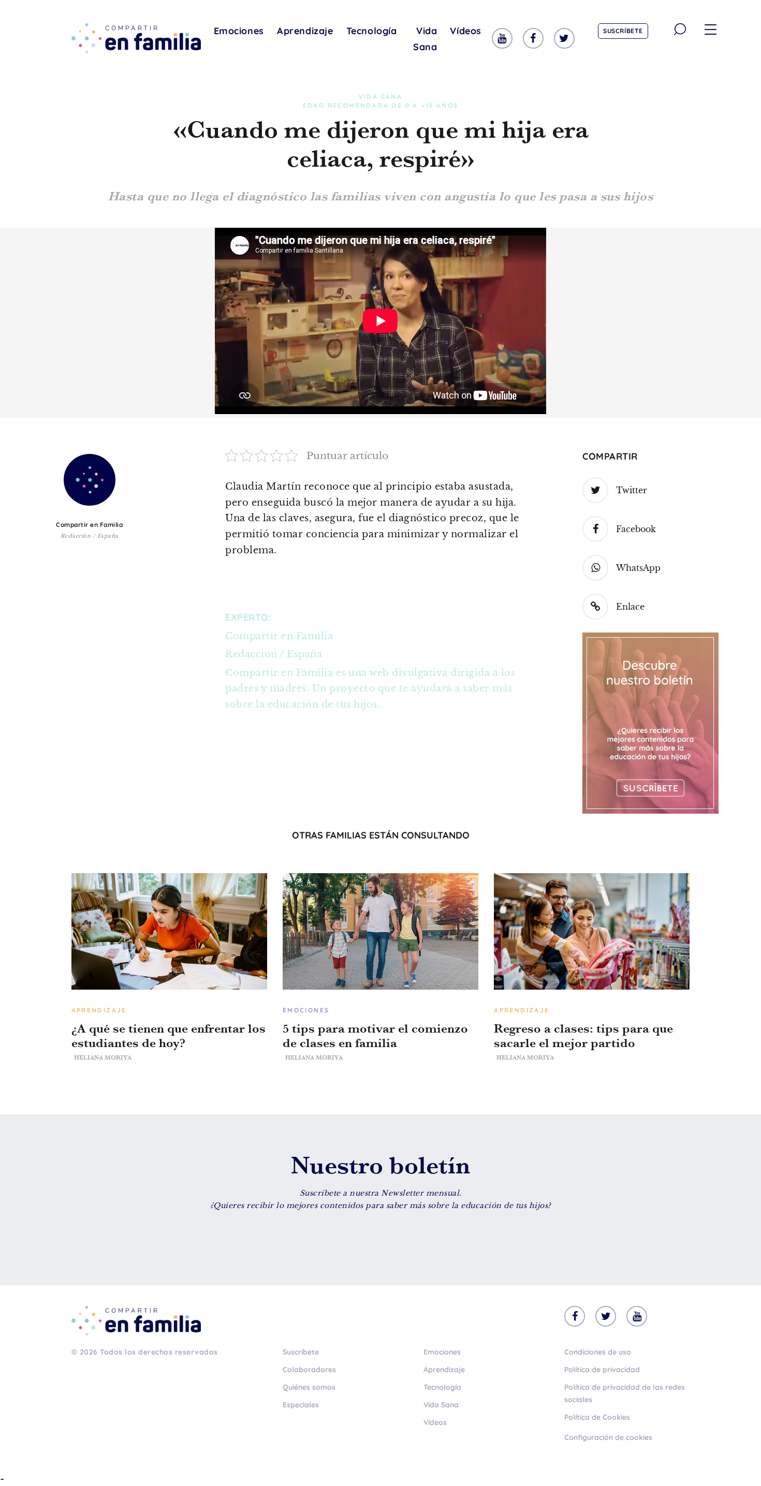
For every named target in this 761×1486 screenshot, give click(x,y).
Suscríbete (623, 31)
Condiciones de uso (597, 1352)
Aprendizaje (305, 31)
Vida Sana (425, 39)
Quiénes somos (309, 1387)
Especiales (301, 1404)
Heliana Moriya (102, 1057)
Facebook (636, 529)
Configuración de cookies (608, 1437)
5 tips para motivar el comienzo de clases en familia (375, 1035)
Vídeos (465, 31)
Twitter (631, 490)
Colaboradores (309, 1369)
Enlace (630, 606)
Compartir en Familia (89, 524)
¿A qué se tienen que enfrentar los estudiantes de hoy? (168, 1035)
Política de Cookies (597, 1417)
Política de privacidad (602, 1369)
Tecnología (371, 31)
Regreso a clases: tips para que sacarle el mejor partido (583, 1035)
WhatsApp (638, 568)
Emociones (239, 31)
